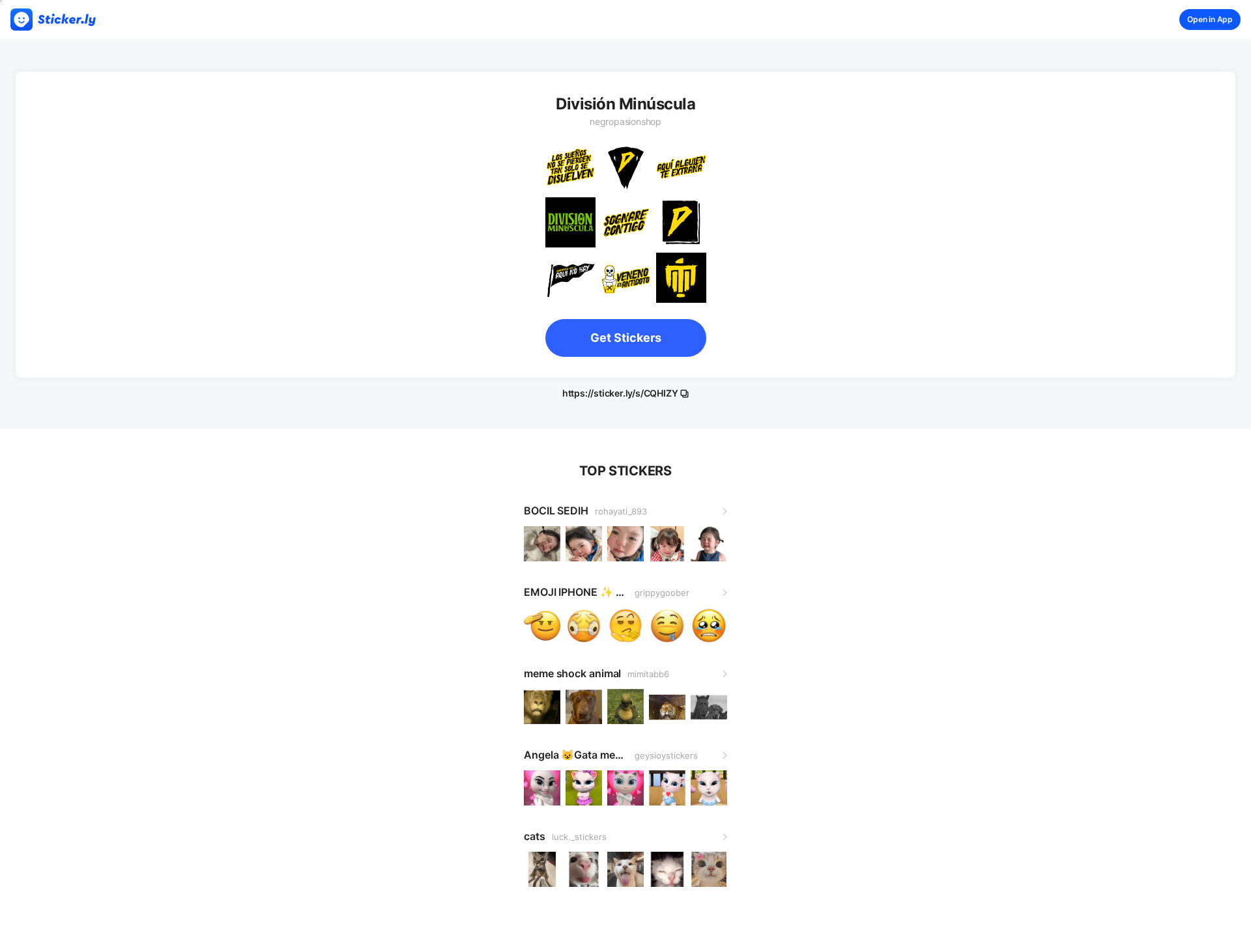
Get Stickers (625, 337)
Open (1210, 19)
